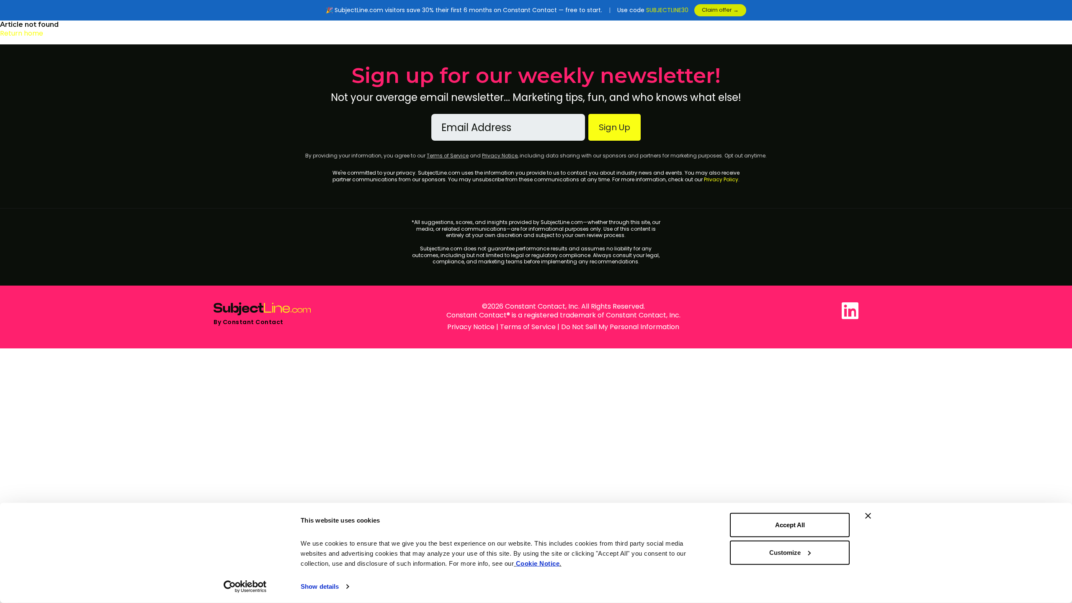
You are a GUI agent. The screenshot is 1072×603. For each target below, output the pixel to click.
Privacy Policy (721, 179)
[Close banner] (868, 516)
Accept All (790, 524)
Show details (320, 586)
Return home (21, 33)
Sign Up (614, 127)
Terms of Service (448, 155)
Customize (785, 552)
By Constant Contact (248, 322)
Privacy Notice (500, 155)
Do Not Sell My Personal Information (620, 327)
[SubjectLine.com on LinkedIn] (850, 310)
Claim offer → (720, 10)
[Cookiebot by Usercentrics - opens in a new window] (245, 586)
